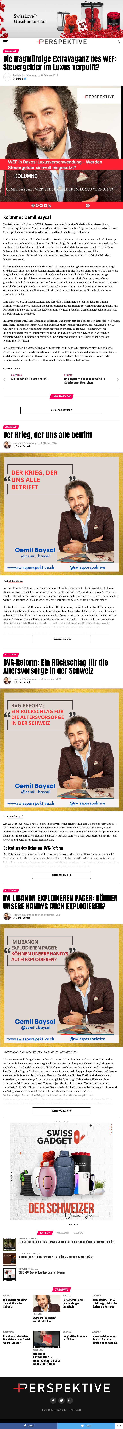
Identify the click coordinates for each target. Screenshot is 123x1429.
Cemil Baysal (23, 446)
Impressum (75, 1409)
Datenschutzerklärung (54, 1409)
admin (19, 78)
